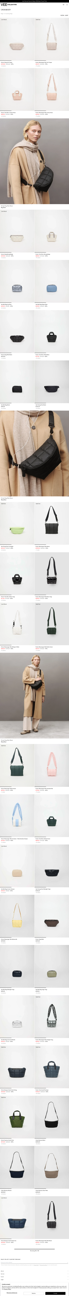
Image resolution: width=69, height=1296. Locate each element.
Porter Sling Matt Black (6, 354)
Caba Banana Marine (6, 1190)
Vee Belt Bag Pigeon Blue (41, 304)
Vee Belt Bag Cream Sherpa (7, 889)
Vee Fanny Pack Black (41, 405)
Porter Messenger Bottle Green (8, 788)
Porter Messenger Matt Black (43, 546)
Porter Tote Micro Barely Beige (43, 254)
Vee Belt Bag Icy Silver (6, 304)
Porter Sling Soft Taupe (6, 62)
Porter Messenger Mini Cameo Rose (44, 112)
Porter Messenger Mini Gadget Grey (44, 1039)
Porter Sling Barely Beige (7, 254)
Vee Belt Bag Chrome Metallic (8, 1039)
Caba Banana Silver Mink (42, 1190)
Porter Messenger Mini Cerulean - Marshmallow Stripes (14, 838)
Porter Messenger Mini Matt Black (44, 1240)
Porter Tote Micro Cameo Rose (8, 112)
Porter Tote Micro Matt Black (42, 354)
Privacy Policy (7, 1289)
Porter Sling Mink (40, 939)
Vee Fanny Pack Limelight (7, 546)
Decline (34, 1293)
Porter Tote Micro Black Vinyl (8, 596)
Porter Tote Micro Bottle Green (43, 838)
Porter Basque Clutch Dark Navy (9, 1090)
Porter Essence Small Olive (7, 1140)
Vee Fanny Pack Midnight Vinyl (43, 889)
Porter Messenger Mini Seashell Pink (44, 788)
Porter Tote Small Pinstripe (42, 1090)
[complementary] (34, 1)
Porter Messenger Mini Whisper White (10, 647)
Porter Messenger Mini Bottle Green (44, 647)
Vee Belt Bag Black (5, 405)
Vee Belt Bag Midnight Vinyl (7, 989)
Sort (66, 15)
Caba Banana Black (40, 1140)
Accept (55, 1293)
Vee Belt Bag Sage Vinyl (41, 989)
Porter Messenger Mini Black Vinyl (44, 596)
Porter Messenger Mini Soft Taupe (44, 62)
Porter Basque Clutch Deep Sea (8, 1240)
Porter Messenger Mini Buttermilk (9, 939)
